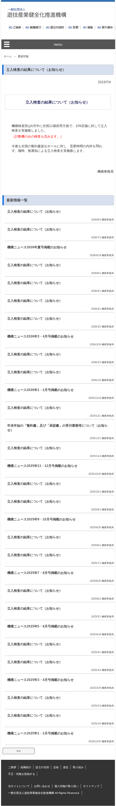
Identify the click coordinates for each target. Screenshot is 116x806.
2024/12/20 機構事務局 (101, 741)
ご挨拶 (12, 767)
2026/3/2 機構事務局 (102, 326)
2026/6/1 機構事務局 (102, 273)
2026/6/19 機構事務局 (102, 255)
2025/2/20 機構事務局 (102, 688)
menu (58, 44)
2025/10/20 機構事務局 (101, 474)
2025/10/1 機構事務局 (102, 491)
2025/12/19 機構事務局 (101, 398)
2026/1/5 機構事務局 (102, 380)
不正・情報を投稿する (21, 773)
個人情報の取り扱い (66, 786)
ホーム (8, 56)
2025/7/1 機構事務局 (102, 563)
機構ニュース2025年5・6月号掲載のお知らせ (40, 626)
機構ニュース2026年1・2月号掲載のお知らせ (40, 390)
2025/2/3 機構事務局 (102, 705)
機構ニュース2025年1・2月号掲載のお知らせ (40, 733)
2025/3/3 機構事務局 (102, 670)
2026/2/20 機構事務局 (102, 344)
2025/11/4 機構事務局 (102, 456)
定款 (56, 767)
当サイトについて (19, 786)
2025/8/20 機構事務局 (102, 527)
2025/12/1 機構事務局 (102, 415)
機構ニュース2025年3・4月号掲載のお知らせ (40, 680)
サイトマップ (91, 786)
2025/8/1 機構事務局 (102, 545)
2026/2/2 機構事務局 (102, 362)
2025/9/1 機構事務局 (102, 509)
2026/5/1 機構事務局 (102, 291)
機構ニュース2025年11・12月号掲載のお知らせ (42, 466)
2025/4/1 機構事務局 (102, 652)
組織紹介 (26, 767)
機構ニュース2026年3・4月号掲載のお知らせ (40, 336)
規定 (66, 767)
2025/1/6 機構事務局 (102, 723)
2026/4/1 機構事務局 (102, 308)
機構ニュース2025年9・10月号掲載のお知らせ (41, 519)
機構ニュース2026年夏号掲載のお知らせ (37, 247)
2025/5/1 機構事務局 (102, 616)
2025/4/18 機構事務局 (102, 634)
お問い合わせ (42, 786)
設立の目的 (42, 767)
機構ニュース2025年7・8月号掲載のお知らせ (40, 573)
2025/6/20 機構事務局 (102, 581)
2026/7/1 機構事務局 (102, 237)
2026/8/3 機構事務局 (102, 219)
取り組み (78, 767)
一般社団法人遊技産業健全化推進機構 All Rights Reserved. (44, 792)
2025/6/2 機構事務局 (102, 598)
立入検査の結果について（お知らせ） (34, 211)
